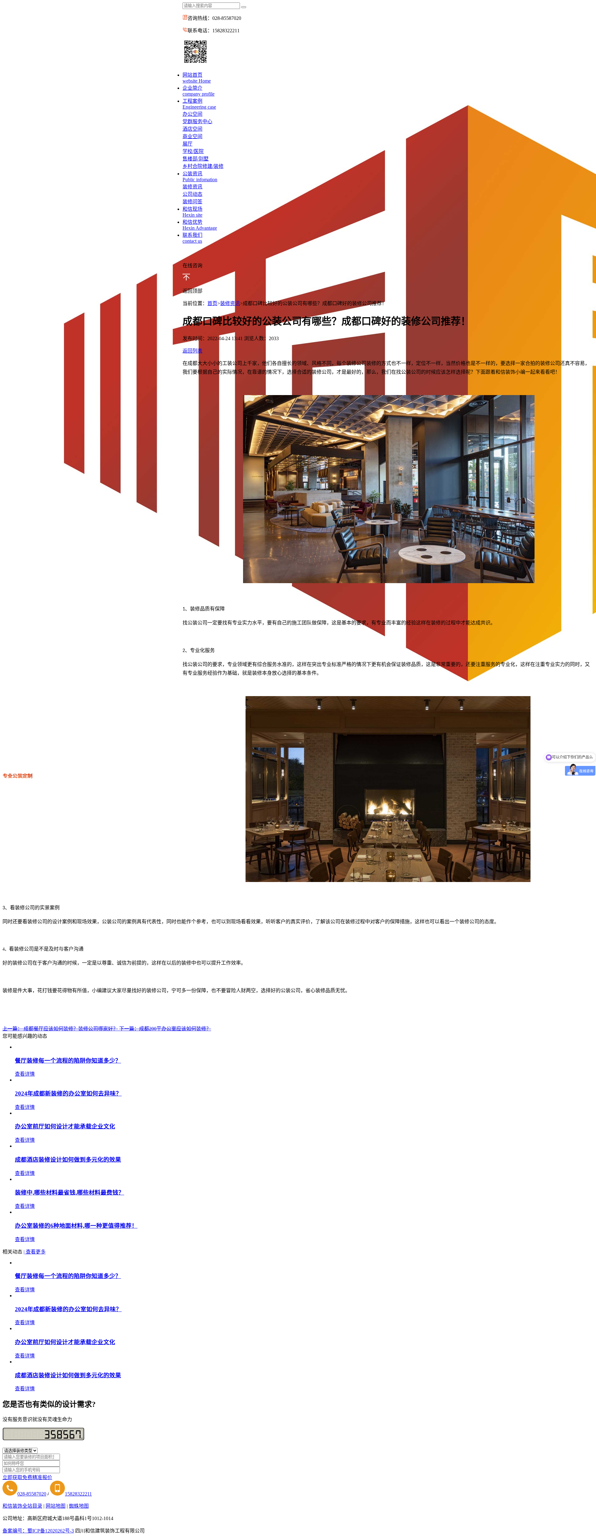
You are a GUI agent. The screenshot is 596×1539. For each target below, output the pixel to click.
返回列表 (192, 350)
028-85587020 (31, 1493)
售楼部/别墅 (196, 158)
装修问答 (192, 201)
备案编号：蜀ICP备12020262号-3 (38, 1530)
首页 (212, 303)
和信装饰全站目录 (22, 1506)
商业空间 (192, 136)
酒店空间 (192, 129)
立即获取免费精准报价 (27, 1477)
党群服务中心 (197, 121)
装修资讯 (192, 186)
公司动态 (192, 194)
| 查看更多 (35, 1251)
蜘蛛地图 (79, 1506)
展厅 (187, 143)
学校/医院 (193, 151)
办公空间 (192, 114)
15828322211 (78, 1493)
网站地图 (55, 1506)
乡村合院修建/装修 (203, 166)
